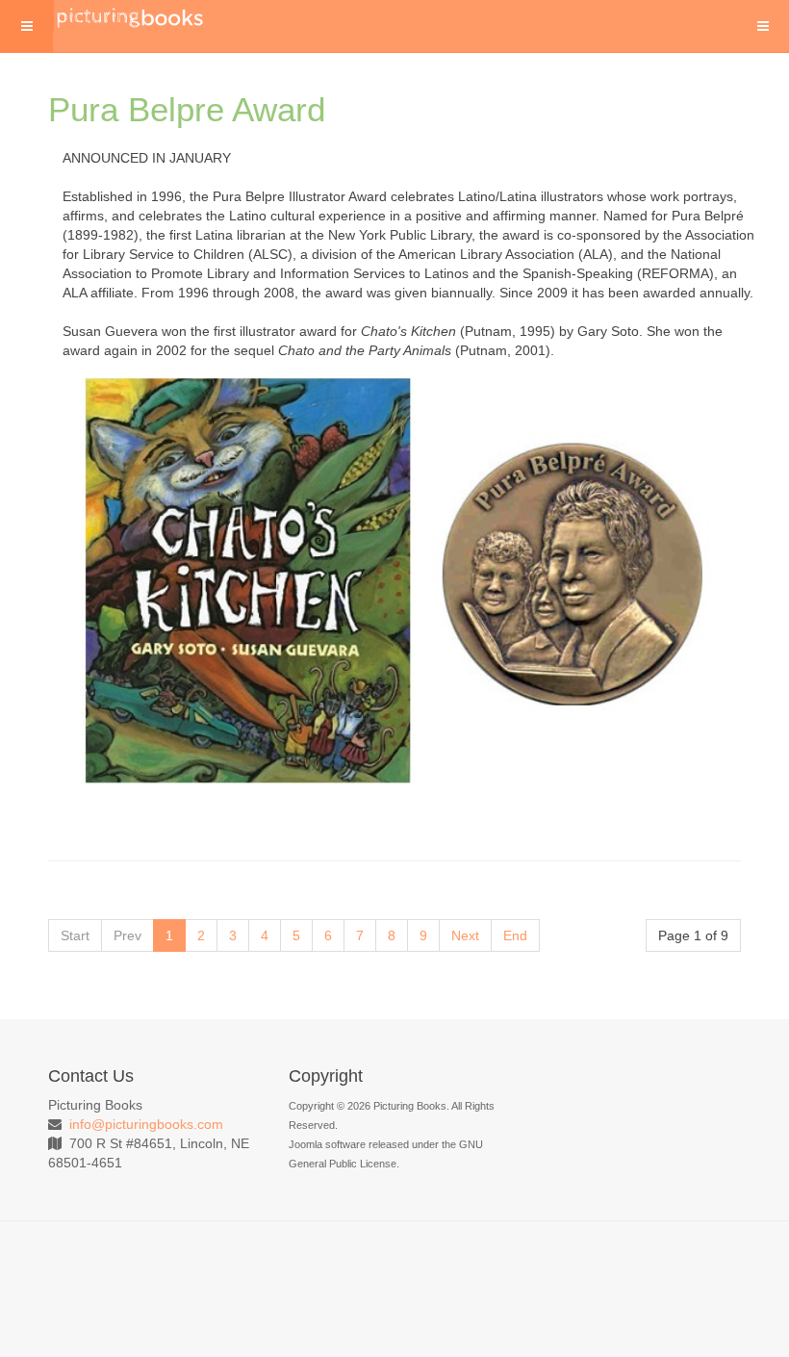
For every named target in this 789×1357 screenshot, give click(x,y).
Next (465, 935)
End (515, 935)
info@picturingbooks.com (146, 1124)
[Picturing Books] (131, 16)
